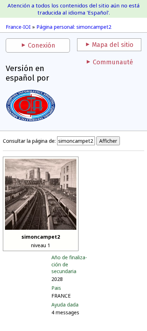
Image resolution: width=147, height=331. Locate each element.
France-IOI (18, 26)
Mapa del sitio (112, 45)
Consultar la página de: (29, 140)
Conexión (41, 45)
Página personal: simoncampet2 (73, 26)
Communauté (113, 62)
